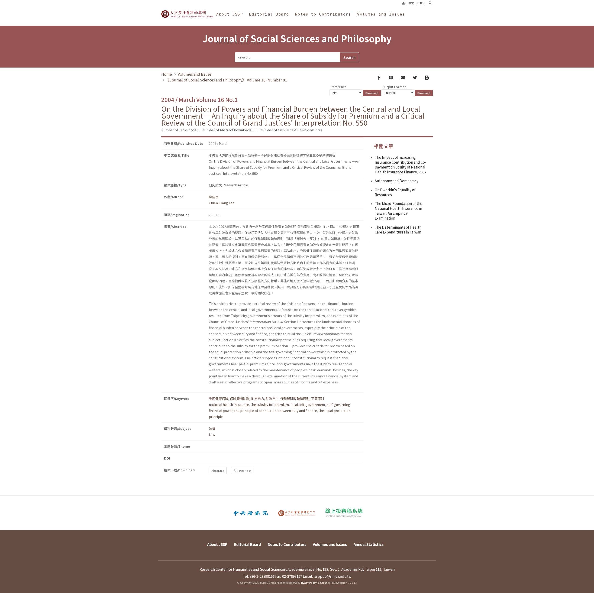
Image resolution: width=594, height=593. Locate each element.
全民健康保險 (218, 398)
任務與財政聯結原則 (295, 398)
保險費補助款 (239, 398)
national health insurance (229, 404)
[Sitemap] (403, 3)
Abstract (217, 470)
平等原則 (317, 398)
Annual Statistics (239, 42)
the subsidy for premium (270, 404)
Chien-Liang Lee (221, 203)
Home (166, 74)
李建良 (214, 196)
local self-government (308, 404)
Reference (338, 86)
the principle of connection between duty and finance (275, 410)
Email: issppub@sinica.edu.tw (327, 576)
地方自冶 (257, 398)
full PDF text (243, 470)
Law (212, 434)
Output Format (394, 86)
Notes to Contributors (323, 14)
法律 (212, 428)
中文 (411, 3)
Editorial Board (269, 14)
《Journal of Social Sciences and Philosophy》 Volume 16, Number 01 (226, 80)
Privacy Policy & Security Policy (319, 582)
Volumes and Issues (381, 14)
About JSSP (229, 14)
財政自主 (272, 398)
